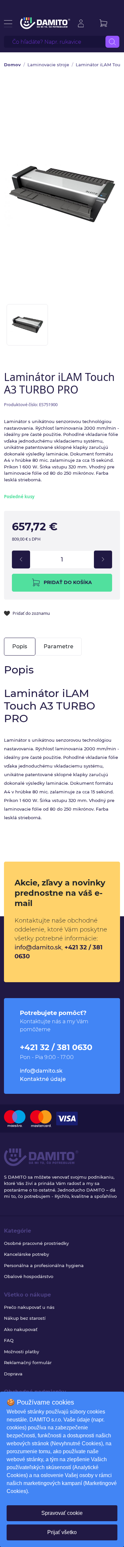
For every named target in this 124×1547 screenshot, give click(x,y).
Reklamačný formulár (28, 1362)
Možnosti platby (21, 1351)
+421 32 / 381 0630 (56, 1047)
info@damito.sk (38, 947)
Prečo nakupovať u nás (29, 1307)
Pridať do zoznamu (31, 613)
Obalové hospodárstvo (28, 1276)
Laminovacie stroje (48, 64)
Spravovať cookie (62, 1513)
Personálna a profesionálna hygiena (44, 1265)
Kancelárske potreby (26, 1254)
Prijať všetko (62, 1532)
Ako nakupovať (20, 1329)
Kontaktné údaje (43, 1079)
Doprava (13, 1373)
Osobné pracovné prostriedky (36, 1243)
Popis (19, 646)
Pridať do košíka (68, 582)
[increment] (103, 559)
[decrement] (21, 559)
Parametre (58, 646)
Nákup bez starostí (25, 1318)
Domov (12, 64)
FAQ (9, 1340)
